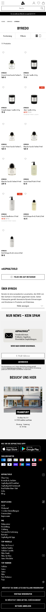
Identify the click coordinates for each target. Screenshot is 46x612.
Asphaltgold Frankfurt (10, 483)
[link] (23, 3)
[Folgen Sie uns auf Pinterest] (43, 582)
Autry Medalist (7, 558)
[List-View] (40, 36)
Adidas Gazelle (7, 550)
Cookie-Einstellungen (10, 510)
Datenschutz (6, 513)
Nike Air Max (6, 555)
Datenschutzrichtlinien (14, 368)
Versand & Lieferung (9, 531)
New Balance (6, 576)
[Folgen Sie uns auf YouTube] (43, 555)
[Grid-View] (36, 36)
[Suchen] (42, 8)
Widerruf (5, 508)
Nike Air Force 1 (7, 545)
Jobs (3, 491)
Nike (3, 574)
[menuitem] (7, 36)
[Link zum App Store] (10, 449)
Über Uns (5, 477)
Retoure (4, 534)
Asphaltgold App (8, 537)
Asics (3, 569)
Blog (3, 493)
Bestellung (5, 526)
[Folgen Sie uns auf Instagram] (43, 475)
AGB (3, 505)
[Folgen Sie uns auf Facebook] (43, 528)
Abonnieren (23, 362)
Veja (3, 579)
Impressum (5, 516)
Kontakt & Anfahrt (8, 480)
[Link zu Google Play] (30, 449)
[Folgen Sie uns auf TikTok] (43, 502)
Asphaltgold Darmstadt (10, 485)
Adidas (4, 566)
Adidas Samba (7, 547)
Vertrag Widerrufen (23, 594)
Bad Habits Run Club (9, 488)
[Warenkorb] (43, 3)
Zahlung (4, 529)
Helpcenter (5, 524)
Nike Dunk (5, 553)
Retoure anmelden (23, 606)
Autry (3, 571)
